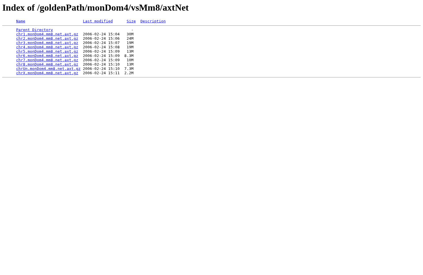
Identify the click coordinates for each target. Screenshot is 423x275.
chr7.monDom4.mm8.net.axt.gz (47, 60)
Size (131, 21)
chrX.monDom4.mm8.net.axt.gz (47, 73)
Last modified (98, 21)
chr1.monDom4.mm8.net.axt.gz (47, 34)
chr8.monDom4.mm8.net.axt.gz (47, 64)
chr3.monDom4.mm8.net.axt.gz (47, 43)
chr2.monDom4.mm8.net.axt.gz (47, 38)
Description (153, 21)
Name (20, 21)
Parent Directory (34, 30)
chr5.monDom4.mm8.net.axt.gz (47, 51)
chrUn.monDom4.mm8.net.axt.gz (48, 68)
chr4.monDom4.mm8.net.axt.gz (47, 47)
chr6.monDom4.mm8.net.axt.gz (47, 56)
